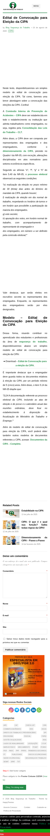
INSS (44, 740)
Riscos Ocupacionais (37, 754)
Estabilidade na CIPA (33, 510)
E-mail (25, 615)
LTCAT (44, 743)
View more (17, 827)
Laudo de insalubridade (13, 743)
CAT (16, 725)
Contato (27, 807)
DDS (31, 729)
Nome (25, 604)
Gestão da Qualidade (12, 740)
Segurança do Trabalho (35, 758)
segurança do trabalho (33, 341)
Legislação (33, 743)
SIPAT (13, 761)
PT (4, 754)
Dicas (44, 729)
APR (5, 725)
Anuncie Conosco (10, 807)
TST (18, 761)
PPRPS (23, 751)
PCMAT (35, 747)
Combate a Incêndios (12, 729)
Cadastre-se (41, 807)
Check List (30, 725)
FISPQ (44, 736)
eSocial (27, 736)
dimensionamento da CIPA (18, 151)
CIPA (11, 31)
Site (4, 627)
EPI (45, 732)
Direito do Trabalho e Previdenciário (19, 732)
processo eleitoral (37, 174)
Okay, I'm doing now (14, 787)
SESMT (6, 761)
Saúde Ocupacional (11, 758)
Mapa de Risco (9, 747)
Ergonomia (8, 736)
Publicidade (17, 754)
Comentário (25, 571)
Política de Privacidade (12, 811)
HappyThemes (8, 802)
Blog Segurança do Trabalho (18, 28)
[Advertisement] (25, 60)
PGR (5, 751)
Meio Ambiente (24, 747)
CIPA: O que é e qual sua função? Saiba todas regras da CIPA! (34, 525)
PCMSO (43, 747)
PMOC (11, 751)
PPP (17, 751)
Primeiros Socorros (37, 751)
